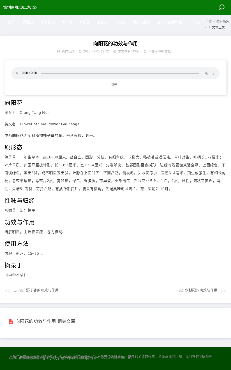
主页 (209, 21)
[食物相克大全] (22, 7)
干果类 (120, 22)
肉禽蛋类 (48, 22)
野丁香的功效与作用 (42, 290)
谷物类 (102, 22)
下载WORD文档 (159, 51)
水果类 (84, 22)
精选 (197, 22)
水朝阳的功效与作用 (201, 290)
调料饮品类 (141, 22)
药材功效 (222, 21)
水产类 (67, 22)
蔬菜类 (28, 22)
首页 (11, 22)
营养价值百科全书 (171, 22)
